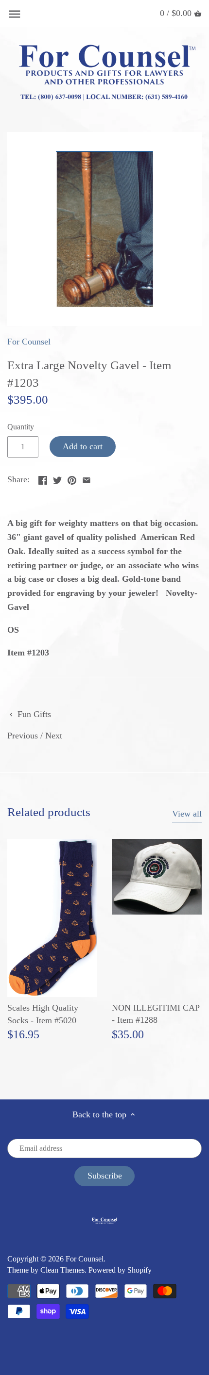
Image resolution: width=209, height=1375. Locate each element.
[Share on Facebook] (42, 478)
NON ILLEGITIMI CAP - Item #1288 (155, 1014)
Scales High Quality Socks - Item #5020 (42, 1014)
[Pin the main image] (72, 478)
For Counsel (29, 341)
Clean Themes (62, 1270)
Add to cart (83, 446)
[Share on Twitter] (57, 478)
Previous (22, 735)
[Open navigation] (14, 14)
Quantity (20, 427)
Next (53, 735)
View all (187, 813)
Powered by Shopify (120, 1270)
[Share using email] (86, 478)
